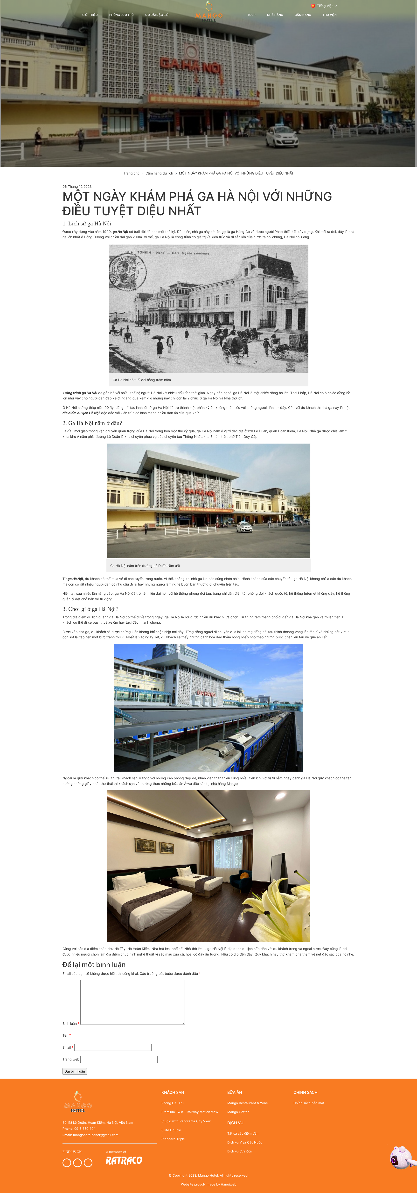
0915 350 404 (85, 1128)
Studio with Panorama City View (186, 1121)
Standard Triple (173, 1139)
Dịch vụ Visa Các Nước (244, 1142)
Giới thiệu (90, 15)
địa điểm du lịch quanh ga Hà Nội (99, 617)
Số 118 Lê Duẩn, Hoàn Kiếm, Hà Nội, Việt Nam (98, 1122)
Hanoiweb (228, 1184)
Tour (251, 15)
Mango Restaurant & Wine (247, 1103)
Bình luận (71, 1023)
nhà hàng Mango (224, 783)
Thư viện (330, 15)
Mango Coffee (238, 1112)
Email (68, 1047)
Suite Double (171, 1130)
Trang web (71, 1059)
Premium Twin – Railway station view (189, 1112)
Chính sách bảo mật (308, 1103)
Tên (67, 1035)
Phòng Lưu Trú (121, 15)
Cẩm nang (303, 15)
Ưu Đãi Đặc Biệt (157, 15)
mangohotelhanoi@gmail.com (95, 1135)
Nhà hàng (275, 15)
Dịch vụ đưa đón (239, 1151)
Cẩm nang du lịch (159, 173)
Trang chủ (131, 173)
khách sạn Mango (135, 778)
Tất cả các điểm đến (242, 1133)
